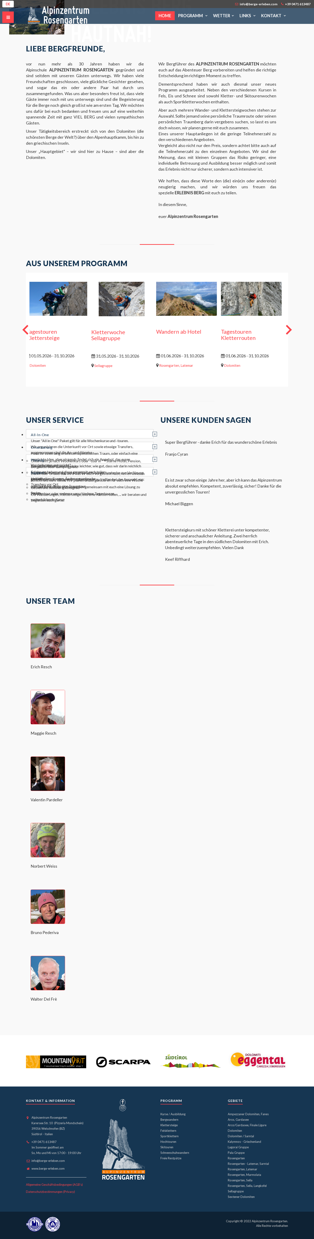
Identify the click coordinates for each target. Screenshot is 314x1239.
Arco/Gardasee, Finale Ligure (247, 1125)
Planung (37, 460)
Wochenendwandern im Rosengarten (193, 335)
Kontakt (271, 15)
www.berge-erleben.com (48, 1168)
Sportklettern (169, 1136)
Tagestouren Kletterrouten (51, 335)
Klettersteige (169, 1125)
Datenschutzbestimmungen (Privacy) (50, 1192)
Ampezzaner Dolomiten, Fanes (248, 1114)
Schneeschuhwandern (174, 1152)
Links (246, 15)
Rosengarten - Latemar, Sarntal (248, 1164)
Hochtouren (168, 1141)
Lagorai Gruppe (238, 1147)
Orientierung (41, 447)
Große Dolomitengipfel (257, 332)
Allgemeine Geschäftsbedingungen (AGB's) (54, 1184)
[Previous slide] (26, 330)
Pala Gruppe (236, 1152)
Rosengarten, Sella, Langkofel (247, 1186)
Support (37, 472)
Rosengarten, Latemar (242, 1169)
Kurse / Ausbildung (173, 1114)
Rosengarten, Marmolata (244, 1175)
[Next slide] (288, 330)
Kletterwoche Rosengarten (116, 335)
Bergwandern (169, 1119)
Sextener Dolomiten (241, 1197)
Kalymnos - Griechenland (244, 1141)
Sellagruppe (236, 1191)
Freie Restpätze (170, 1158)
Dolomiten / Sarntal (241, 1136)
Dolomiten (235, 1130)
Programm (191, 15)
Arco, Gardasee (238, 1119)
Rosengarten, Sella (240, 1180)
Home (165, 15)
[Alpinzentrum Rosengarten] (58, 16)
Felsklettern (168, 1130)
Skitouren (166, 1147)
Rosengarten (236, 1158)
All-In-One (40, 434)
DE (8, 4)
